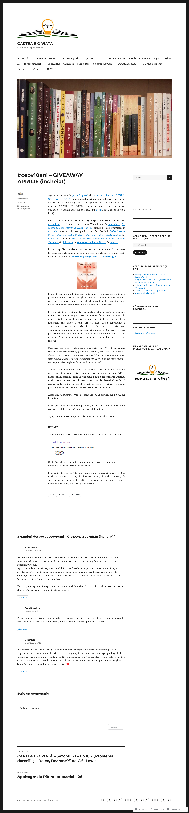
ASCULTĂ (22, 58)
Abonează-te (140, 252)
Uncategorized (23, 209)
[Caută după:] (150, 177)
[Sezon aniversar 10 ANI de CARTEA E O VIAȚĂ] (114, 800)
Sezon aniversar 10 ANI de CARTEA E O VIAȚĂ (133, 58)
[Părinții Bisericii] (147, 800)
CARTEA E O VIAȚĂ (35, 43)
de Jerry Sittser (91, 242)
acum (99, 209)
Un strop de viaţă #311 (145, 293)
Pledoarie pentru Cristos (69, 235)
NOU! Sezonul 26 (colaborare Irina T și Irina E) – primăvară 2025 (67, 58)
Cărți (165, 58)
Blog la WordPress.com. (47, 800)
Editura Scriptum (152, 64)
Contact (37, 69)
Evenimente (22, 206)
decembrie (54, 231)
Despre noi (23, 69)
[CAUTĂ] (169, 177)
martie (114, 242)
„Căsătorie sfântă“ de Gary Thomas (150, 291)
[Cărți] (120, 800)
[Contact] (163, 800)
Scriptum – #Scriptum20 (146, 333)
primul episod (80, 195)
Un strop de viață (102, 64)
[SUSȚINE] (168, 800)
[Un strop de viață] (141, 800)
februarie (68, 242)
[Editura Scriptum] (152, 800)
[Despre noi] (157, 800)
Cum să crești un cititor (76, 64)
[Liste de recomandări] (125, 800)
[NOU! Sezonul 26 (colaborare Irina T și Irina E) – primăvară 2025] (109, 800)
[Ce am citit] (130, 800)
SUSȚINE (51, 69)
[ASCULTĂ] (103, 800)
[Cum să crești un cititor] (136, 800)
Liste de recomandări (29, 64)
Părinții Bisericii (127, 64)
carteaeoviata (23, 199)
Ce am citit (53, 64)
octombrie (54, 224)
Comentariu (115, 727)
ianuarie (53, 238)
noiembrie (114, 224)
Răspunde (22, 597)
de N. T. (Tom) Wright (93, 256)
